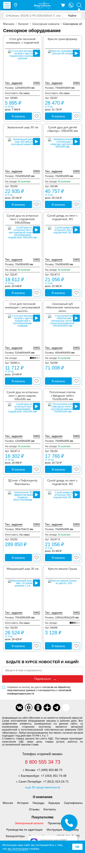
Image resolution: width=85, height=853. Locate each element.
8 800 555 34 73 (42, 762)
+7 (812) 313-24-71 (56, 781)
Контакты (50, 809)
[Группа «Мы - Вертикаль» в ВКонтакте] (28, 707)
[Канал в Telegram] (56, 707)
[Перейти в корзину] (62, 5)
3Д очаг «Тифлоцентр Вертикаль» (22, 482)
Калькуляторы (15, 836)
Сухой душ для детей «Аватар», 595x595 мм (62, 129)
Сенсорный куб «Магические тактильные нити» (62, 307)
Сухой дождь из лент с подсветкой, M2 (62, 482)
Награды (38, 803)
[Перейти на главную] (42, 5)
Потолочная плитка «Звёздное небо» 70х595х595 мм (62, 395)
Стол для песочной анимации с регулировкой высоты (22, 307)
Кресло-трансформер (62, 39)
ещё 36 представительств (42, 787)
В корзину (18, 116)
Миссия (8, 803)
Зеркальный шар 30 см (22, 127)
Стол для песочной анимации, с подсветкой (22, 40)
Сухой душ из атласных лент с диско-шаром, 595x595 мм (22, 395)
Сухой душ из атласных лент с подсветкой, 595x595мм (22, 219)
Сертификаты (73, 803)
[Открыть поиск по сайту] (79, 5)
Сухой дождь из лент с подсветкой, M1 (62, 217)
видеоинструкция (36, 53)
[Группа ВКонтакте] (19, 707)
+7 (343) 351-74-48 (53, 775)
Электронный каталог (29, 823)
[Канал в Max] (66, 707)
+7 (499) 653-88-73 (49, 770)
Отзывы (34, 809)
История (22, 803)
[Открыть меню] (7, 5)
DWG (36, 83)
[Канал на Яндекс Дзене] (47, 707)
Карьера (54, 803)
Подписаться (42, 678)
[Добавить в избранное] (36, 116)
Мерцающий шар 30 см (23, 568)
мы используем (18, 848)
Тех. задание (13, 83)
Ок (77, 846)
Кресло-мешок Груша (62, 568)
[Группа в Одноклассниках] (38, 707)
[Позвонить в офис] (71, 5)
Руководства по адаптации (24, 829)
